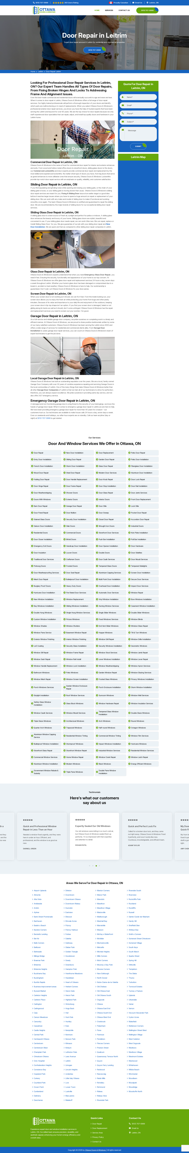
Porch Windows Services (44, 687)
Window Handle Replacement (45, 666)
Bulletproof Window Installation (46, 744)
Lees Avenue (70, 1056)
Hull (66, 1013)
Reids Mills (101, 1078)
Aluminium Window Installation (46, 764)
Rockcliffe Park (135, 899)
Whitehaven (133, 1065)
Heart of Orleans (71, 982)
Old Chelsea (101, 987)
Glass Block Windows (74, 703)
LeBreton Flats (71, 1052)
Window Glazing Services (141, 672)
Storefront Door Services (109, 533)
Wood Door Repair (41, 473)
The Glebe (133, 973)
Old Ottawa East (103, 991)
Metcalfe (100, 947)
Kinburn (68, 1048)
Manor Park (101, 895)
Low (67, 1083)
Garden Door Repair (106, 459)
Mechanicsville (103, 943)
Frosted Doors (72, 566)
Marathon (101, 904)
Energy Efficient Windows (141, 764)
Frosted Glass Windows (108, 679)
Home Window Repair (74, 757)
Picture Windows (73, 619)
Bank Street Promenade (43, 917)
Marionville (101, 912)
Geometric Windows (139, 646)
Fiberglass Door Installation (141, 466)
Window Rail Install (73, 659)
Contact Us (96, 1142)
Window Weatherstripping (109, 666)
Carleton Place (39, 1000)
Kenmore (69, 1035)
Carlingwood (39, 1008)
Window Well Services (140, 695)
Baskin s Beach (40, 925)
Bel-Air (36, 938)
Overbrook (101, 1021)
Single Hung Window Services (78, 613)
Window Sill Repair (41, 653)
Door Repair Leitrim (53, 71)
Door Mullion (71, 513)
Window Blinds (137, 619)
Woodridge (133, 1087)
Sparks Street (134, 956)
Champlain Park (40, 1052)
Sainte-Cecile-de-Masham (139, 917)
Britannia (37, 965)
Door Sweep (104, 513)
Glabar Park (70, 947)
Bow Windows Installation (141, 599)
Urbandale (133, 1000)
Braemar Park (39, 960)
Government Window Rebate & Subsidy (46, 771)
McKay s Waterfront (105, 934)
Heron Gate (70, 991)
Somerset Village (135, 943)
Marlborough (102, 917)
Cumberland (38, 1091)
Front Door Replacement (141, 499)
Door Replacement (106, 453)
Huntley (68, 1021)
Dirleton (68, 890)
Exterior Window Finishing (44, 639)
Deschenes (38, 1100)
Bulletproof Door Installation (77, 579)
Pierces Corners (103, 1043)
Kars (67, 1026)
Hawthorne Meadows (74, 973)
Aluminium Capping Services (110, 573)
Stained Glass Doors (42, 519)
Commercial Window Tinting (110, 736)
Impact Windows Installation (110, 744)
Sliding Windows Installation (77, 606)
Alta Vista (37, 899)
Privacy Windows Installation (142, 679)
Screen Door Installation (140, 573)
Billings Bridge (39, 956)
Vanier (131, 1004)
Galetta (68, 938)
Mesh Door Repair (41, 579)
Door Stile (103, 506)
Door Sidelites (136, 553)
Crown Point (39, 1087)
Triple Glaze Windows (42, 721)
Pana (99, 1030)
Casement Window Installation (143, 606)
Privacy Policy (98, 1137)
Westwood (133, 1061)
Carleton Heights (40, 995)
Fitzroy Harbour (71, 930)
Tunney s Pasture (136, 991)
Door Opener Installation (108, 546)
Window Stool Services (108, 653)
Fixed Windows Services (108, 619)
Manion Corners (103, 890)
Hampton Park (71, 969)
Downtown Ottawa (72, 899)
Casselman (38, 1026)
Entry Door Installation (42, 459)
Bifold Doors (71, 539)
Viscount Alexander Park (138, 1013)
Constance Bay (40, 1069)
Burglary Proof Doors (42, 586)
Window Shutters (73, 626)
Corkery (37, 1078)
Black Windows (105, 764)
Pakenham (101, 1026)
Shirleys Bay (133, 930)
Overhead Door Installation (109, 586)
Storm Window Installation (141, 687)
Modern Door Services (108, 473)
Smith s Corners (135, 934)
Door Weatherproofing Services (46, 573)
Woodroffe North (135, 1091)
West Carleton (134, 1039)
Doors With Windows (42, 499)
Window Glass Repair (139, 626)
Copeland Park (39, 1074)
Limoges (68, 1065)
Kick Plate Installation (139, 533)
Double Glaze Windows (140, 713)
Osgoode (100, 1000)
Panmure (100, 1035)
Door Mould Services (139, 559)
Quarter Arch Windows (43, 728)
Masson (100, 930)
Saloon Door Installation (43, 526)
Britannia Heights (40, 969)
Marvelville (101, 925)
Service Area (97, 1133)
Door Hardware (137, 546)
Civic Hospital (39, 1061)
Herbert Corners (71, 987)
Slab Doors (70, 526)
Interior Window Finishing (76, 639)
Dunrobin (69, 908)
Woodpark (133, 1083)
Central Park (38, 1035)
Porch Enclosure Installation (110, 687)
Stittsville (132, 965)
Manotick (100, 899)
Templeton (133, 969)
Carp (36, 1013)
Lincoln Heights (71, 1069)
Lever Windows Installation (109, 659)
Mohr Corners (102, 960)
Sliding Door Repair (73, 459)
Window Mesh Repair (42, 679)
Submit (138, 146)
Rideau (99, 1091)
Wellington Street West (138, 1030)
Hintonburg (69, 1004)
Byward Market (40, 991)
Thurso (131, 978)
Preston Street (102, 1048)
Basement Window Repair (76, 633)
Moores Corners (103, 969)
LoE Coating (39, 646)
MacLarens (69, 1096)
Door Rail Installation (139, 486)
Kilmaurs (68, 1043)
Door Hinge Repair (41, 486)
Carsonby (37, 1021)
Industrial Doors (137, 526)
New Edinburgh (103, 973)
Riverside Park (102, 1100)
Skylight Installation (41, 695)
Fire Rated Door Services (76, 593)
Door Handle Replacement (76, 479)
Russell (131, 912)
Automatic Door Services (109, 593)
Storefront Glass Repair (43, 750)
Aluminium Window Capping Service (45, 735)
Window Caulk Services (43, 713)
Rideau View (102, 1096)
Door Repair (38, 453)
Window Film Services (140, 736)
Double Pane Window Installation (107, 771)
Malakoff (68, 1100)
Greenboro (69, 965)
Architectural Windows (75, 721)
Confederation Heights (43, 1065)
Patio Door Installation (140, 459)
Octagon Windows (138, 728)
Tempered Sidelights (139, 566)
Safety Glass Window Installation (42, 703)
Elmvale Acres (71, 921)
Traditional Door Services (44, 559)
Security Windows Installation (110, 646)
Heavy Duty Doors (73, 586)
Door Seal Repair (73, 573)
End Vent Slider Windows (108, 626)
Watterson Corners (136, 1026)
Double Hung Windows (43, 613)
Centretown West (41, 1048)
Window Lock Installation (76, 666)
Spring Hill (132, 960)
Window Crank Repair (107, 757)
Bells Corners (39, 943)
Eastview (69, 912)
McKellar (100, 938)
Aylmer (36, 912)
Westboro (132, 1048)
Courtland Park (40, 1083)
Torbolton (132, 982)
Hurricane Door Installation (44, 593)
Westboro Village (135, 1052)
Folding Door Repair (41, 479)
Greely (68, 960)
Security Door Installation (76, 519)
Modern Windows (73, 764)
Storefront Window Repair (76, 750)
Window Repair (137, 593)
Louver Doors (71, 553)
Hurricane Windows (139, 744)
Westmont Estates (136, 1056)
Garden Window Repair (108, 672)
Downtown (69, 895)
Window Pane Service (42, 633)
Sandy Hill (132, 921)
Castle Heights (39, 1030)
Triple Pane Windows (74, 772)
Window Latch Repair (139, 757)
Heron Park (69, 995)
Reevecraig (101, 1074)
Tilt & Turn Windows (139, 633)
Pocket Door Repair (139, 513)
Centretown (38, 1043)
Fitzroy (68, 925)
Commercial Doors (73, 533)
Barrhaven (38, 921)
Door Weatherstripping (43, 493)
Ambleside (38, 904)
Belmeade (38, 952)
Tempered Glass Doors (108, 566)
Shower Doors (72, 493)
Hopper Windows (105, 633)
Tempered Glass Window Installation (108, 712)
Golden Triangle (71, 952)
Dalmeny (37, 1096)
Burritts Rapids (39, 982)
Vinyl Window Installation (108, 599)
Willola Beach (134, 1069)
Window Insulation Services (142, 703)
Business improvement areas (45, 987)
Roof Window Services (75, 695)
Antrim (36, 908)
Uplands (132, 995)
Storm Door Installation (75, 466)
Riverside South (135, 890)
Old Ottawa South (104, 995)
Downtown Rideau (72, 904)
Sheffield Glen (134, 925)
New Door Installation (74, 453)
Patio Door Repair (138, 453)
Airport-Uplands (40, 890)
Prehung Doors (40, 566)
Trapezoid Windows (74, 728)
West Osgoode (134, 1043)
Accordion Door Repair (140, 519)
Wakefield (132, 1021)
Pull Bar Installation (138, 539)
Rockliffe (132, 908)
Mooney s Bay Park (105, 965)
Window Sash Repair (42, 659)
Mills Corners (102, 956)
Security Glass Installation (76, 646)
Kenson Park (70, 1039)
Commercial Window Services (45, 757)
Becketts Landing (40, 934)
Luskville (68, 1091)
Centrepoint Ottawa (41, 1039)
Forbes (68, 934)
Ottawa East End (103, 1008)
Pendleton (101, 1039)
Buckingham (39, 978)
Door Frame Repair (73, 486)
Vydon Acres (134, 1017)
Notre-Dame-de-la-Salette (107, 982)
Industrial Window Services (109, 750)
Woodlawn (133, 1078)
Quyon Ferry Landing (105, 1065)
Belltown (37, 947)
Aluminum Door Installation (141, 473)
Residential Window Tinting (77, 736)
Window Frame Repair (75, 653)
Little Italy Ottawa (72, 1078)
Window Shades (40, 626)
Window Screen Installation (77, 679)
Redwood (101, 1069)
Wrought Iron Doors (106, 526)
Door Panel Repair (41, 513)
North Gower (102, 978)
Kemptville (69, 1030)
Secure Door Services (140, 579)
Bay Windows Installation (44, 606)
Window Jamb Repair (139, 653)
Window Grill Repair (106, 639)
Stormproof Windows (74, 744)
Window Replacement (75, 599)
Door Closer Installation (43, 539)
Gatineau (69, 943)
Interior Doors (104, 499)
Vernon (131, 1008)
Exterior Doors (72, 499)
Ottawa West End (104, 1017)
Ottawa (100, 1004)
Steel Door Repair (73, 473)
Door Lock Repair (138, 479)
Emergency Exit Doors (43, 546)
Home (33, 71)
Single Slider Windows (107, 613)
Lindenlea (69, 1074)
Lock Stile (135, 506)
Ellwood (68, 917)
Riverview (132, 895)
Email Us (138, 3)
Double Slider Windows (140, 613)
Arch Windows (104, 721)
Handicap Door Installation (76, 546)
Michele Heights (103, 952)
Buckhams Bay (40, 973)
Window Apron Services (140, 666)
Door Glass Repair (106, 493)
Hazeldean (69, 978)
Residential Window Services (142, 750)
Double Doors (104, 553)
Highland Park (70, 1000)
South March (134, 952)
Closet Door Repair (106, 519)
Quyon (99, 1061)
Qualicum (100, 1052)
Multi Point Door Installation (109, 579)
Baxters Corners (40, 930)
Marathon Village (103, 908)
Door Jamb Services (139, 493)
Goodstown (70, 956)
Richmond (101, 1087)
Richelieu (100, 1083)
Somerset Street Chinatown (139, 938)
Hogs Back (69, 1008)
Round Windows (137, 721)
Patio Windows (72, 672)
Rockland (132, 904)
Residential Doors (41, 533)
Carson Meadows (41, 1017)
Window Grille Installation (141, 639)
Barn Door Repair (40, 506)
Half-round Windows (107, 728)
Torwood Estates (135, 987)
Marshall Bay (102, 921)
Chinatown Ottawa (41, 1056)
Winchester (133, 1074)
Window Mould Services (75, 713)
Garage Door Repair (74, 506)
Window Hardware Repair (109, 703)
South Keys (133, 947)
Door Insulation (40, 553)
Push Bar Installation (107, 539)
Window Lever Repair (139, 659)
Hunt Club (69, 1017)
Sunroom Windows (106, 695)
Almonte (37, 895)
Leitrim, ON (153, 3)
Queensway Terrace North (107, 1056)
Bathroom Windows (42, 672)
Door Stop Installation (107, 486)
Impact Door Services (139, 586)
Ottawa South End (104, 1013)
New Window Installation (43, 599)
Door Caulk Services (107, 559)
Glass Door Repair (106, 466)
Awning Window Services (109, 606)
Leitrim (40, 71)
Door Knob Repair (106, 479)
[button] (89, 865)
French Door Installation (43, 466)
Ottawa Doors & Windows (95, 1150)
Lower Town (70, 1087)
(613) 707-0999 (42, 3)
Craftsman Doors (73, 559)
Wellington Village (135, 1035)
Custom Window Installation (45, 619)
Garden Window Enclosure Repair (76, 687)
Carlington (38, 1004)
